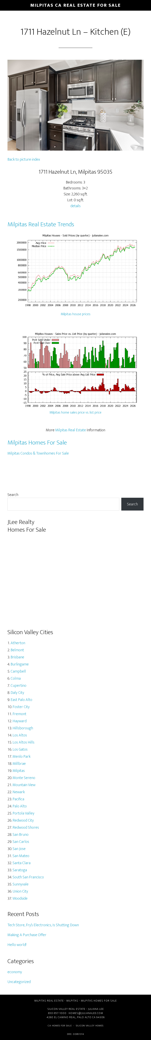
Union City (20, 891)
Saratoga (20, 870)
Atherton (18, 643)
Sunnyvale (21, 884)
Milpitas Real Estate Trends (40, 224)
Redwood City (23, 820)
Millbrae (19, 763)
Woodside (20, 898)
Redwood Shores (26, 827)
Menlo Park (21, 756)
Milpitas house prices (75, 314)
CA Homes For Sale (60, 1025)
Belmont (17, 650)
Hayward (20, 721)
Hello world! (16, 944)
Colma (16, 678)
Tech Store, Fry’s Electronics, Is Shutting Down (43, 925)
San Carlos (21, 841)
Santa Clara (21, 863)
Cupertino (18, 685)
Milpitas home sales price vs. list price (75, 413)
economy (14, 972)
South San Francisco (28, 877)
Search (12, 494)
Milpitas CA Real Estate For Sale (75, 5)
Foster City (21, 707)
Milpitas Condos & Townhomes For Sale (38, 453)
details (75, 206)
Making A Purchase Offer (26, 935)
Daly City (17, 692)
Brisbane (17, 657)
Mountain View (24, 785)
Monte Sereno (24, 777)
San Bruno (21, 834)
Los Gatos (20, 749)
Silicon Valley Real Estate (66, 1009)
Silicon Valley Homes (89, 1025)
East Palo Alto (21, 699)
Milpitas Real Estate (70, 430)
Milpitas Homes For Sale (37, 442)
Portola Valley (23, 813)
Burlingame (20, 664)
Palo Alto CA (86, 1017)
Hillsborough (23, 728)
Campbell (18, 671)
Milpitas (19, 770)
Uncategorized (19, 981)
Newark (19, 792)
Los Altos (20, 735)
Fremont (19, 714)
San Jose (19, 848)
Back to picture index (23, 159)
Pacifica (18, 799)
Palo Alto (20, 806)
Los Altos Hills (23, 742)
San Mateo (21, 856)
